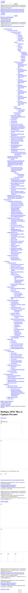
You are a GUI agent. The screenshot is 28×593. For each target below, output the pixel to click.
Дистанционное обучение (17, 264)
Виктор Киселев (23, 57)
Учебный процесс (11, 262)
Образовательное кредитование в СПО (16, 259)
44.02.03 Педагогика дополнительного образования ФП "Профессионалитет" (16, 208)
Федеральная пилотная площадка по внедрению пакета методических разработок (17, 169)
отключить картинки (6, 19)
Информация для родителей (18, 308)
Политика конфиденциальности (8, 485)
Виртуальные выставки (16, 345)
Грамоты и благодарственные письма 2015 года (22, 65)
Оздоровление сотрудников (21, 110)
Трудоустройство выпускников (18, 295)
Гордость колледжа (20, 47)
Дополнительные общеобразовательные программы (15, 380)
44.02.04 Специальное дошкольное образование (17, 213)
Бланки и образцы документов (15, 246)
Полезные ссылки (15, 389)
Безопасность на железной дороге (18, 323)
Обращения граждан (12, 385)
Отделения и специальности (14, 201)
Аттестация (14, 359)
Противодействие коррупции (18, 152)
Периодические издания (17, 346)
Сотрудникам (7, 350)
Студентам (6, 261)
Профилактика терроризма (18, 334)
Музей (16, 42)
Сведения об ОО (8, 29)
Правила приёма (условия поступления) (17, 234)
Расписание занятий (16, 265)
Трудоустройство (15, 291)
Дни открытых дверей (16, 225)
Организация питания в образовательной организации (17, 146)
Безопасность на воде (19, 320)
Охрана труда (14, 372)
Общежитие (14, 223)
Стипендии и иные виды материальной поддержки (17, 140)
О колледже (17, 33)
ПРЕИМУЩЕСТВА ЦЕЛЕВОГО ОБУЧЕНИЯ (17, 230)
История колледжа (20, 35)
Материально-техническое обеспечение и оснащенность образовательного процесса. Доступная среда (18, 127)
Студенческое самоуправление (15, 302)
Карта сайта (10, 398)
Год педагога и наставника (18, 113)
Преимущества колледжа (13, 218)
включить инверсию (6, 21)
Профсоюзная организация (14, 365)
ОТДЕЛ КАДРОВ (11, 371)
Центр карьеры (18, 293)
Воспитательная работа (13, 300)
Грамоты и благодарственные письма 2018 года (22, 81)
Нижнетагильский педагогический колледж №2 (12, 9)
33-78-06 (3, 2)
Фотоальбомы (17, 108)
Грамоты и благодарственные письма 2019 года (22, 87)
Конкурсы (13, 340)
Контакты (6, 384)
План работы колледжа (16, 354)
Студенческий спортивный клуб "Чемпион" (17, 337)
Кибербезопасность (19, 329)
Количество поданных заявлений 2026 (16, 253)
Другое (16, 327)
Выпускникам (10, 286)
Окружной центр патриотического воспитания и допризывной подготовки (18, 180)
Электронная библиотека (17, 343)
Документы (14, 119)
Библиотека (10, 339)
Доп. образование (8, 374)
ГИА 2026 (13, 290)
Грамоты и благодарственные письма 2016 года (22, 70)
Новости (13, 368)
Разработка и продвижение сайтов (9, 591)
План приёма (14, 239)
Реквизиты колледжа (12, 397)
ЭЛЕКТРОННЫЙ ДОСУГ (17, 348)
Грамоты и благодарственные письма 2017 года (22, 76)
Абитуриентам (7, 199)
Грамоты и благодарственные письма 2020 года (22, 92)
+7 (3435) (3, 1)
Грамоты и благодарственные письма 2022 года (22, 103)
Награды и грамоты (19, 62)
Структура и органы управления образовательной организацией (18, 117)
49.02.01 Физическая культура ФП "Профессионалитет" (18, 216)
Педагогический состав (16, 124)
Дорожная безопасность (17, 325)
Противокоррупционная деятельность (20, 154)
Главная (2, 406)
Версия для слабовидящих (7, 17)
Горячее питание (15, 274)
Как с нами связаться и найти (14, 387)
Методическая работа (16, 356)
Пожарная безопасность (17, 331)
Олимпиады (14, 342)
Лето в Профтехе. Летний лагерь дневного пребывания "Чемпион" (18, 193)
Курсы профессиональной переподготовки (13, 376)
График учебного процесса (17, 267)
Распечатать (3, 417)
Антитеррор (14, 363)
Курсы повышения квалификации (15, 378)
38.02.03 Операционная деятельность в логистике (17, 203)
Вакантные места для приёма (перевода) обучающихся (18, 137)
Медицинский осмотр (16, 248)
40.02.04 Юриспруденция (17, 205)
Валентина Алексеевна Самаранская (24, 53)
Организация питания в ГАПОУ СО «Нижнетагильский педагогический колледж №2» (19, 279)
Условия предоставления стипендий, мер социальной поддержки (18, 221)
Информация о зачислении (17, 241)
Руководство (14, 122)
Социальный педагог (16, 307)
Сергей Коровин (23, 60)
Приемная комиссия (12, 232)
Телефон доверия (15, 313)
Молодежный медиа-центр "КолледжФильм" (17, 183)
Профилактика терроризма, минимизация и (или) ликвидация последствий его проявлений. (15, 197)
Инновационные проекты (17, 357)
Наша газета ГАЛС (12, 382)
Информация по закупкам (21, 175)
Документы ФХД (18, 177)
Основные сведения (12, 30)
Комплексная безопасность (17, 319)
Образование (14, 121)
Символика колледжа (20, 38)
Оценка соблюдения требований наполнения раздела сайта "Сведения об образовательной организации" (17, 393)
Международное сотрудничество (15, 143)
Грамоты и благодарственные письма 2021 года (22, 97)
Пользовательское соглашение (8, 486)
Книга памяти (19, 50)
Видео (15, 106)
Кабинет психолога (15, 314)
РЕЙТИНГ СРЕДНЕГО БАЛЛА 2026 (17, 250)
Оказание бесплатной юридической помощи (16, 361)
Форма (12, 159)
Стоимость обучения (12, 255)
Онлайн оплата (14, 257)
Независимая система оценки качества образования (14, 157)
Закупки (16, 173)
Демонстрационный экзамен (18, 288)
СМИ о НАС (21, 40)
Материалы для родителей (18, 311)
